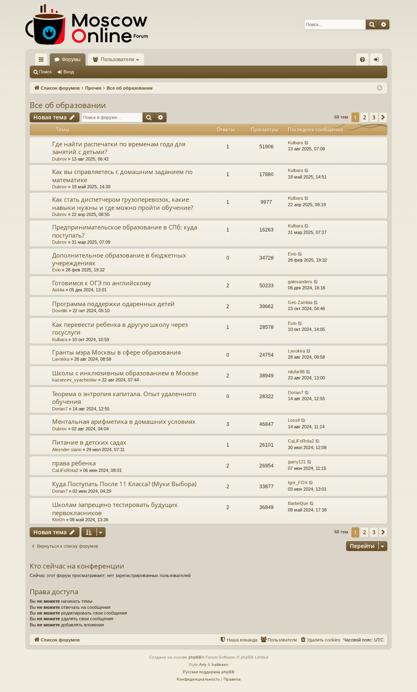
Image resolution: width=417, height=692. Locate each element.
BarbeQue (298, 503)
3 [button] (373, 117)
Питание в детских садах (89, 442)
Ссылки (42, 61)
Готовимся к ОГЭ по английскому (101, 283)
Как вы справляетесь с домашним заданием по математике (122, 175)
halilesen (220, 664)
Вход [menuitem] (378, 61)
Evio (56, 269)
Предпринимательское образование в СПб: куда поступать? (124, 231)
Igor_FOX (297, 482)
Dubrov (59, 158)
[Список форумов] (86, 24)
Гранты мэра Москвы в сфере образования (116, 352)
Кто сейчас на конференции (77, 566)
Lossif (294, 420)
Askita (58, 289)
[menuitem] (362, 59)
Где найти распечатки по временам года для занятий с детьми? (118, 148)
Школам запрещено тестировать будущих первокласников (115, 508)
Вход (69, 71)
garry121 (297, 461)
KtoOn (58, 519)
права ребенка (74, 463)
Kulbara (295, 142)
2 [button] (364, 117)
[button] (383, 117)
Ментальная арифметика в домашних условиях (123, 421)
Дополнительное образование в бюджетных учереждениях (119, 259)
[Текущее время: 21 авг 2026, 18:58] (379, 88)
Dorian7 (60, 408)
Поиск (45, 71)
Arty (202, 664)
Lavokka (60, 359)
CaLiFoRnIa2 (301, 441)
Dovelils (60, 310)
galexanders (300, 281)
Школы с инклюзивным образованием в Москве (125, 373)
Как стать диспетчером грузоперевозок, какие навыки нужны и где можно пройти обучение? (122, 203)
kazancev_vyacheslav (74, 379)
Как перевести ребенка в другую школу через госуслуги (120, 328)
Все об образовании (68, 105)
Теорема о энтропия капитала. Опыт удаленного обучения (124, 398)
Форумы (71, 59)
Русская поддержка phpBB (209, 672)
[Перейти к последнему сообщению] (306, 143)
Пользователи (117, 59)
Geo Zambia (300, 302)
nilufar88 (296, 371)
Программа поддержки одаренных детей (113, 304)
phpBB (195, 657)
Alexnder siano (66, 449)
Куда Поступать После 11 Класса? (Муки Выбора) (124, 484)
